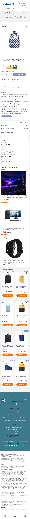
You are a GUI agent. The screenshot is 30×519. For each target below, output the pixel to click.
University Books (14, 455)
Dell (12, 461)
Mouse (12, 460)
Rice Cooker (4, 487)
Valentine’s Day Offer (17, 496)
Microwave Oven (5, 491)
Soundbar (21, 480)
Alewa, (6, 509)
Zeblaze (7, 505)
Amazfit (3, 505)
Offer (2, 147)
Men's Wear (10, 466)
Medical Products (15, 472)
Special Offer (15, 498)
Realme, (12, 509)
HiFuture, (26, 509)
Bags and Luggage (18, 16)
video (10, 479)
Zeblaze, (12, 511)
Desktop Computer (5, 459)
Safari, (1, 511)
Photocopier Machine (6, 461)
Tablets (12, 459)
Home (2, 16)
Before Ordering (20, 414)
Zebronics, (2, 509)
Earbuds (3, 149)
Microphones (4, 481)
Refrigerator (4, 488)
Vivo (21, 501)
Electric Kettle (13, 491)
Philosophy (21, 455)
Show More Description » (6, 116)
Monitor (20, 459)
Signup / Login (23, 417)
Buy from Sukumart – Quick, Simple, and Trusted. (14, 0)
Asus (15, 461)
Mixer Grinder (22, 489)
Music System (11, 480)
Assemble (19, 461)
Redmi (14, 501)
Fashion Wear (4, 161)
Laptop (16, 459)
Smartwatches (4, 142)
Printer (16, 460)
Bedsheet (12, 493)
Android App (25, 12)
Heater (13, 479)
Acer (26, 461)
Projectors (3, 146)
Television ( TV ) (19, 488)
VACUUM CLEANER (22, 487)
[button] (26, 26)
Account (23, 3)
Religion (3, 456)
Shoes (2, 467)
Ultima (12, 495)
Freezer (11, 489)
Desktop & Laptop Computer (8, 154)
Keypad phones (11, 481)
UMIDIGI (11, 502)
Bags (8, 467)
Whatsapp (17, 87)
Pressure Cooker (5, 493)
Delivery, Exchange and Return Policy (10, 417)
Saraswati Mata (15, 483)
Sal (11, 467)
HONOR (6, 502)
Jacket (22, 466)
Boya (15, 511)
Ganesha (22, 483)
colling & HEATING (14, 478)
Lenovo (3, 463)
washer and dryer (5, 477)
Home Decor (24, 486)
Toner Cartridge (22, 460)
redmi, (15, 509)
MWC (19, 495)
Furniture (12, 492)
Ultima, (9, 509)
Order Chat (5, 87)
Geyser (22, 492)
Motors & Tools (5, 159)
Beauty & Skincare (10, 475)
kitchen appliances (14, 477)
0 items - (22, 5)
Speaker (16, 480)
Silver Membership (10, 474)
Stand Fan (19, 491)
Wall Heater (17, 492)
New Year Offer (8, 496)
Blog (13, 414)
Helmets (11, 469)
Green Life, (5, 511)
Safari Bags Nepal (10, 71)
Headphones (4, 460)
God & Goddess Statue (6, 152)
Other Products (8, 16)
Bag (6, 467)
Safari (6, 83)
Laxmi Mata (13, 484)
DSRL (2, 162)
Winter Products (12, 471)
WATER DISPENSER (12, 487)
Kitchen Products (17, 486)
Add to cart (19, 74)
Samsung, (22, 509)
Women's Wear (17, 466)
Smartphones (4, 144)
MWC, (9, 511)
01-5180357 (15, 431)
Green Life (8, 495)
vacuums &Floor (4, 479)
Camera (9, 472)
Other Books (8, 456)
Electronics (19, 471)
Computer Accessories (20, 458)
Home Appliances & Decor (7, 151)
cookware (21, 477)
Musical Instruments (19, 475)
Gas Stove (16, 489)
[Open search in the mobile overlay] (15, 8)
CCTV (9, 460)
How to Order (7, 420)
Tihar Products (18, 474)
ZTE (3, 502)
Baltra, (18, 509)
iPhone (15, 502)
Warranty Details (13, 411)
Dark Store (8, 414)
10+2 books (7, 455)
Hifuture (23, 495)
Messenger (11, 87)
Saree (13, 467)
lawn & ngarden (22, 478)
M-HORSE (25, 501)
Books (2, 157)
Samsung (10, 501)
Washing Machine (11, 488)
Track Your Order (22, 411)
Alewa (16, 495)
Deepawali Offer (8, 498)
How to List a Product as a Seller (18, 420)
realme (17, 501)
